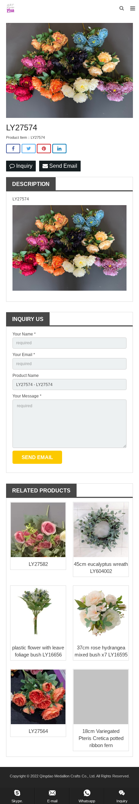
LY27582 (38, 564)
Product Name (25, 375)
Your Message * (26, 396)
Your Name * (24, 334)
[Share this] (13, 149)
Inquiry (23, 166)
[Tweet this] (29, 149)
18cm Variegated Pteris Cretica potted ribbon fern (101, 738)
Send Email (62, 166)
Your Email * (23, 354)
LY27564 (38, 731)
